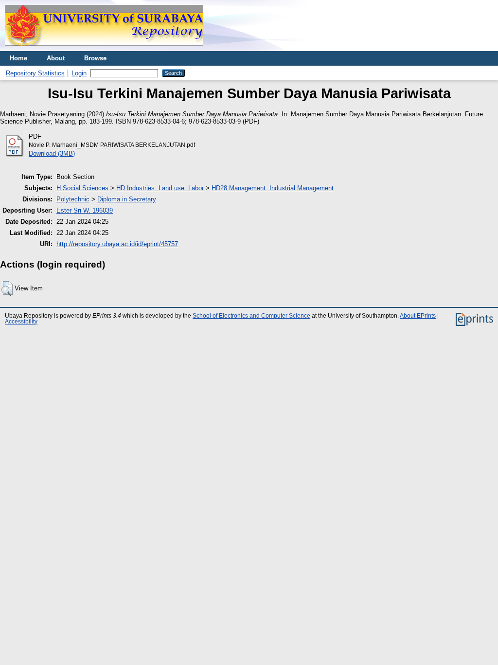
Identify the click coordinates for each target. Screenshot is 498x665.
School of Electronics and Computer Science (251, 316)
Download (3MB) (52, 153)
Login (79, 73)
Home (18, 58)
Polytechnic (72, 199)
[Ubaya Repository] (104, 49)
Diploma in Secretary (126, 199)
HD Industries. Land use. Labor (160, 188)
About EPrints (418, 316)
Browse (95, 58)
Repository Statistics (35, 73)
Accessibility (21, 321)
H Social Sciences (82, 188)
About (56, 58)
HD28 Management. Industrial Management (273, 188)
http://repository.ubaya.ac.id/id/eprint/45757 (117, 244)
